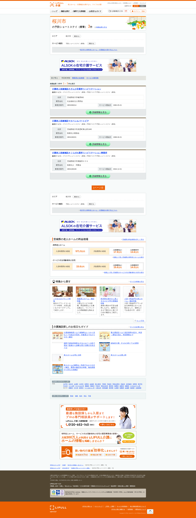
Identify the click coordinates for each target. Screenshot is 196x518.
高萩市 (123, 384)
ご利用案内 (135, 2)
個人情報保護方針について (138, 506)
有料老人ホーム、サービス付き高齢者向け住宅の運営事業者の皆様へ (97, 438)
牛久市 (65, 386)
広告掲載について (127, 2)
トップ (54, 11)
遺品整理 (113, 486)
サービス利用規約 (122, 506)
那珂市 (111, 386)
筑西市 (116, 386)
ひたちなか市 (79, 386)
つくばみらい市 (90, 388)
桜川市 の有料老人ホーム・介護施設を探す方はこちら (98, 50)
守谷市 (98, 386)
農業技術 (132, 486)
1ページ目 (98, 187)
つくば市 (71, 386)
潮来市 (92, 386)
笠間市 (135, 384)
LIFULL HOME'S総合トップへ (114, 2)
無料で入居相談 (79, 11)
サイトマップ (143, 2)
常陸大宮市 (104, 386)
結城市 (92, 384)
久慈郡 (116, 388)
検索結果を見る (101, 27)
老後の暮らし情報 (123, 486)
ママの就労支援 (84, 486)
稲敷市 (127, 386)
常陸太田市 (116, 384)
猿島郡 (132, 388)
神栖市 (71, 388)
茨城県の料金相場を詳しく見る (133, 239)
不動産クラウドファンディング (100, 486)
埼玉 (85, 396)
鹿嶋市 (87, 386)
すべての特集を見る (137, 281)
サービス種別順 (92, 78)
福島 (76, 396)
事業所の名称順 (78, 78)
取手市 (140, 384)
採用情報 (130, 509)
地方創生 (76, 486)
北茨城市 (129, 384)
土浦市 (76, 384)
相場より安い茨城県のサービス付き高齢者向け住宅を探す (124, 272)
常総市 (109, 384)
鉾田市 (81, 388)
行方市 (76, 388)
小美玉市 (98, 388)
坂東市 (122, 386)
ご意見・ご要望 (109, 506)
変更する (76, 36)
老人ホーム (68, 486)
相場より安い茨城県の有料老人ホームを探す (128, 257)
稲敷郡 (122, 388)
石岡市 (87, 384)
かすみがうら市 (135, 386)
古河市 (81, 384)
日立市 (71, 384)
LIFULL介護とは (87, 506)
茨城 (71, 396)
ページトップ (150, 512)
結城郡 (127, 388)
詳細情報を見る (99, 112)
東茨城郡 (105, 388)
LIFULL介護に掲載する (118, 509)
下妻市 (104, 384)
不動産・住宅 (54, 486)
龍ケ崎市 (98, 384)
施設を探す (65, 11)
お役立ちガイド (95, 11)
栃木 (80, 396)
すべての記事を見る (137, 327)
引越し (61, 486)
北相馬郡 (138, 388)
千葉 (89, 396)
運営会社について (140, 509)
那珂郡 (111, 388)
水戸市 (65, 384)
